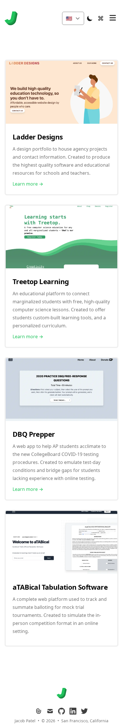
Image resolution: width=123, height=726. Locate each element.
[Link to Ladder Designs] (61, 122)
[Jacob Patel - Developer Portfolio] (13, 18)
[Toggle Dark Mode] (89, 18)
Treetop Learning (41, 281)
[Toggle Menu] (112, 17)
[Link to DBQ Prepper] (61, 419)
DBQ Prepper (34, 434)
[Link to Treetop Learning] (61, 266)
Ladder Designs (38, 136)
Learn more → (28, 184)
